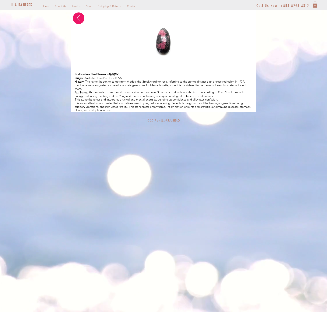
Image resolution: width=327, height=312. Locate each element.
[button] (315, 5)
